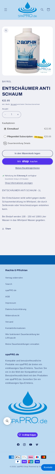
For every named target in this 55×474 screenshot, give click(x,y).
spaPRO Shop (22, 466)
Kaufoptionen (8, 123)
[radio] (5, 128)
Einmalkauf (13, 129)
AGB (7, 297)
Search (8, 284)
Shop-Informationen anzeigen (19, 183)
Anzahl (5, 109)
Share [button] (8, 229)
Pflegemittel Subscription (25, 136)
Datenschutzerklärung (15, 309)
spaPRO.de (10, 290)
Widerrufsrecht (12, 315)
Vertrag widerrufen (14, 278)
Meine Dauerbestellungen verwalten (22, 344)
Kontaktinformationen (15, 328)
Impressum (10, 303)
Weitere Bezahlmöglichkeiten (27, 168)
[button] (6, 9)
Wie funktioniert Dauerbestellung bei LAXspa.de (22, 336)
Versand (14, 104)
